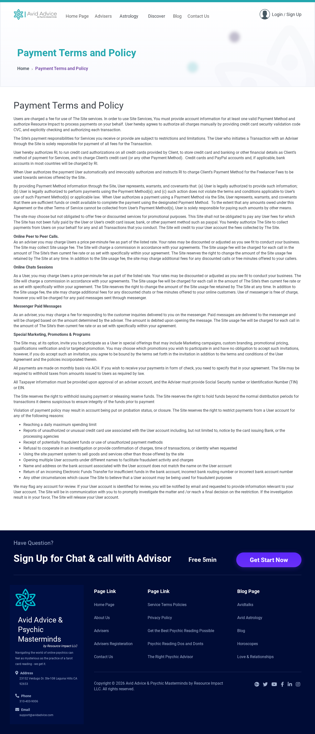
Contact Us (198, 16)
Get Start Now (269, 560)
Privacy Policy (160, 617)
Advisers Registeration (113, 643)
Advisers (103, 16)
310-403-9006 (28, 701)
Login (277, 14)
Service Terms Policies (167, 604)
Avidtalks (245, 604)
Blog (177, 16)
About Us (102, 617)
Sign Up (293, 14)
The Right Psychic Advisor (170, 656)
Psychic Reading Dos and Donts (175, 643)
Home (23, 68)
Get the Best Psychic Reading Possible (181, 630)
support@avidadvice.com (36, 715)
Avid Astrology (249, 617)
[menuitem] (77, 16)
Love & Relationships (255, 656)
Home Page (77, 16)
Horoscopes (247, 643)
